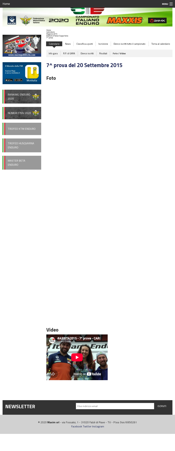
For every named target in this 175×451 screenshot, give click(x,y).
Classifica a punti (84, 44)
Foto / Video (119, 53)
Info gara (53, 53)
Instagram (98, 426)
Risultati (103, 53)
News (68, 44)
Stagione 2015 (51, 34)
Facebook (76, 426)
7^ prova (49, 37)
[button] (57, 32)
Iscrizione (103, 44)
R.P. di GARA (69, 53)
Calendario (50, 32)
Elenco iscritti (87, 53)
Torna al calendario (160, 44)
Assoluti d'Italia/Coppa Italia (57, 35)
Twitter (87, 426)
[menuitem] (57, 30)
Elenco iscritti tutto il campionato (129, 44)
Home (6, 4)
